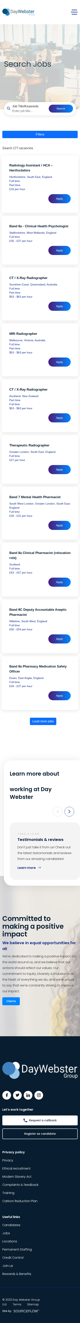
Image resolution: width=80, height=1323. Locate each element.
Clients (11, 1001)
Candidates (11, 1225)
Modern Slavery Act (16, 1176)
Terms (17, 1304)
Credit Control (12, 1257)
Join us (7, 1266)
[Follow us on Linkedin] (28, 1095)
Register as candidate (40, 1134)
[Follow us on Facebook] (6, 1095)
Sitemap (33, 1304)
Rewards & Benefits (16, 1274)
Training (8, 1193)
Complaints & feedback (20, 1185)
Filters (40, 134)
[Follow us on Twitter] (17, 1095)
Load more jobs (43, 721)
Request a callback (43, 1120)
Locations (9, 1241)
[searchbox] (29, 111)
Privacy (7, 1160)
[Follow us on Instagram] (38, 1095)
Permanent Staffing (17, 1249)
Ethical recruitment (16, 1168)
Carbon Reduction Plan (19, 1201)
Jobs (6, 1233)
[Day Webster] (18, 12)
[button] (58, 812)
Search (61, 108)
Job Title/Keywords (25, 106)
